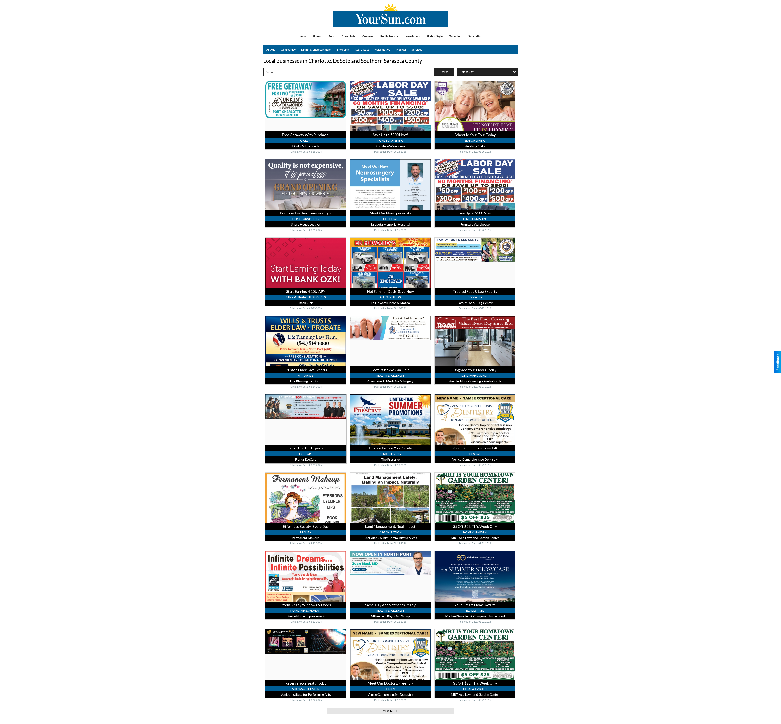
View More (390, 711)
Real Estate (362, 49)
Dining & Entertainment (316, 49)
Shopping (343, 49)
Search (444, 71)
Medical (401, 49)
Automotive (382, 49)
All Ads (270, 49)
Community (288, 49)
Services (416, 49)
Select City (467, 71)
